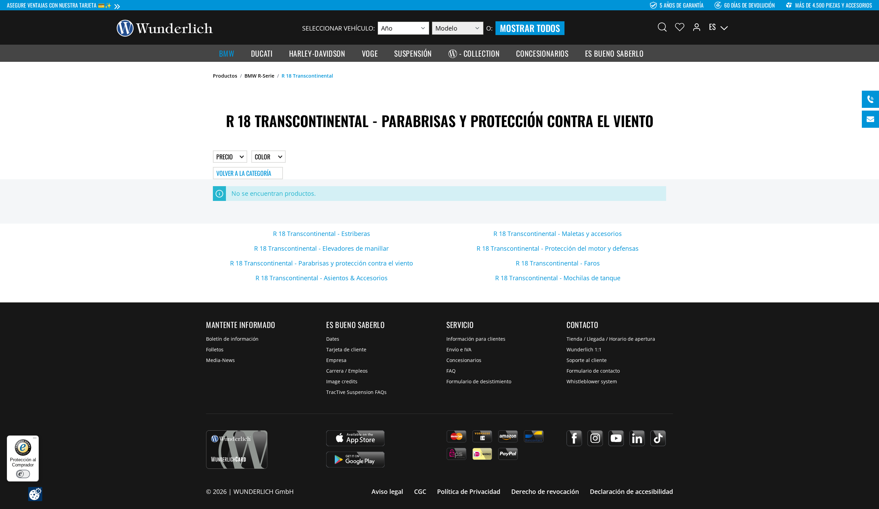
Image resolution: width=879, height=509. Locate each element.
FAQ (451, 370)
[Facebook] (574, 438)
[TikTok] (658, 438)
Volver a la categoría (243, 173)
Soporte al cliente (587, 360)
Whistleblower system (592, 381)
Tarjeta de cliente (346, 349)
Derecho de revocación (545, 491)
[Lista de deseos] (679, 26)
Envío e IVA (458, 349)
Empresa (336, 360)
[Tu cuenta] (696, 26)
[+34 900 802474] (870, 99)
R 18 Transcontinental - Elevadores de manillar (321, 248)
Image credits (341, 381)
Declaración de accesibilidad (631, 491)
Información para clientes (475, 339)
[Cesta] (758, 26)
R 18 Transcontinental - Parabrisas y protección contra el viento (321, 263)
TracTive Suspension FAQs (356, 392)
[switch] (23, 474)
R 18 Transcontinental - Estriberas (321, 233)
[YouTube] (616, 438)
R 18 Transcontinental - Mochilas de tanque (557, 278)
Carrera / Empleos (347, 370)
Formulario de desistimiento (478, 381)
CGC (420, 491)
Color (263, 156)
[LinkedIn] (637, 438)
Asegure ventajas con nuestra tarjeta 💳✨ (59, 5)
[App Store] (355, 438)
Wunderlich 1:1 (584, 349)
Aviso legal (387, 491)
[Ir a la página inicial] (165, 27)
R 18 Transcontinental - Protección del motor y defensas (558, 248)
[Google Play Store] (355, 459)
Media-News (220, 360)
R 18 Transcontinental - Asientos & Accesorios (321, 278)
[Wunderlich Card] (236, 449)
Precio (225, 156)
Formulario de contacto (593, 370)
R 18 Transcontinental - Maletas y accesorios (557, 233)
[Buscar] (662, 26)
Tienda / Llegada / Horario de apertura (611, 339)
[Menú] (35, 440)
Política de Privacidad (468, 491)
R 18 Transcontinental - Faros (558, 263)
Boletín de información (232, 339)
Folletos (215, 349)
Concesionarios (463, 360)
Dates (332, 339)
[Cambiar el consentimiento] (35, 494)
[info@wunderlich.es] (870, 119)
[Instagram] (595, 438)
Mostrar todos (530, 28)
